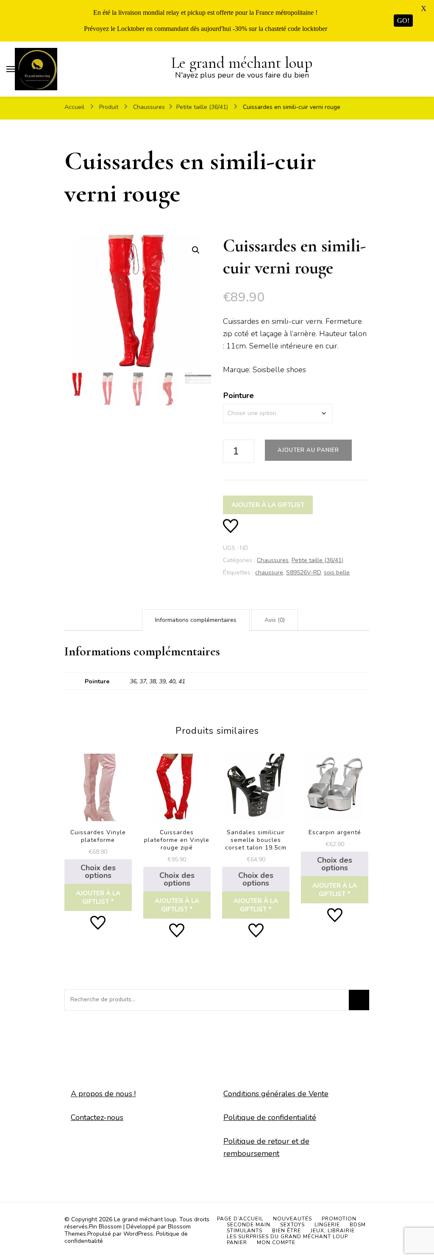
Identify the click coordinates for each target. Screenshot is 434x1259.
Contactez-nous (97, 1117)
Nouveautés (292, 1218)
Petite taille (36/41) (317, 560)
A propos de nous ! (103, 1094)
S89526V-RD (303, 572)
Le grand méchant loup (241, 62)
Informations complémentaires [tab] (195, 620)
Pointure (238, 395)
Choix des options (98, 871)
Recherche (359, 1000)
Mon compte (276, 1242)
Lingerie (327, 1224)
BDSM (358, 1224)
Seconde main (248, 1224)
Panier (237, 1242)
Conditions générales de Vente (275, 1094)
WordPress (138, 1234)
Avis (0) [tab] (274, 620)
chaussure (269, 572)
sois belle (337, 572)
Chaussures (273, 560)
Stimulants (244, 1230)
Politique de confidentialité (269, 1117)
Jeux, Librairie (333, 1230)
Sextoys (292, 1224)
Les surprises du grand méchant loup (287, 1236)
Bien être (286, 1230)
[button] (195, 250)
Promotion (339, 1218)
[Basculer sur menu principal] (10, 69)
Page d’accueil (240, 1218)
